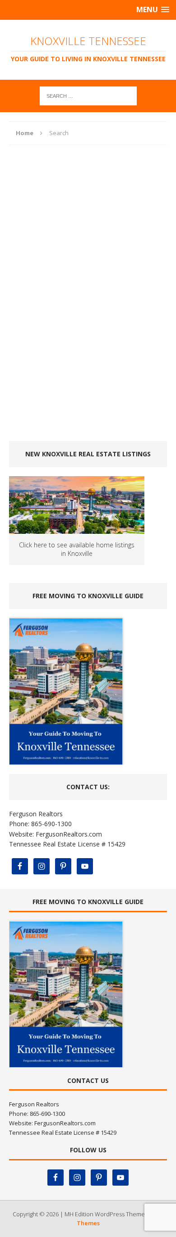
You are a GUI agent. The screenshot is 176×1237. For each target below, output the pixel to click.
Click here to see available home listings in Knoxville (76, 549)
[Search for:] (88, 95)
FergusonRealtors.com (69, 834)
